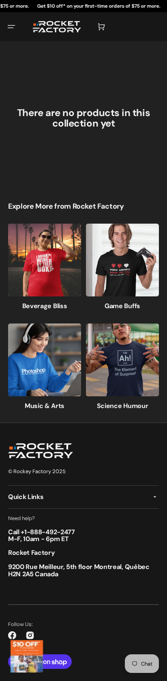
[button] (11, 27)
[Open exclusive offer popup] (26, 656)
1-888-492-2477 (49, 532)
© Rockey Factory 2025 (37, 471)
